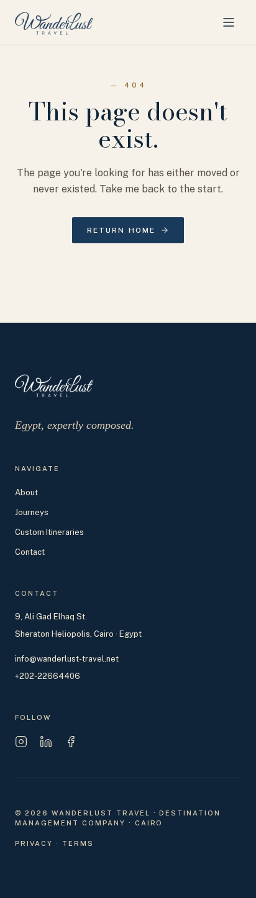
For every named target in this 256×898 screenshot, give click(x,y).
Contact (30, 552)
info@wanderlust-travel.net (67, 658)
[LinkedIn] (46, 741)
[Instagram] (21, 741)
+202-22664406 (47, 676)
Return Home (121, 230)
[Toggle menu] (228, 22)
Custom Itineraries (49, 532)
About (26, 492)
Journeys (31, 512)
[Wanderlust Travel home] (54, 22)
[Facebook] (71, 741)
